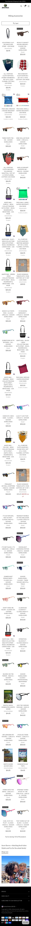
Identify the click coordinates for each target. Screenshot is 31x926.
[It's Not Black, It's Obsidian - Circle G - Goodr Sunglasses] (8, 538)
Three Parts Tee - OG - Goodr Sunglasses (8, 140)
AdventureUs (15, 909)
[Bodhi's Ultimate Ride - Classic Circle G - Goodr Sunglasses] (8, 302)
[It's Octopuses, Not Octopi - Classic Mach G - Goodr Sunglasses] (8, 507)
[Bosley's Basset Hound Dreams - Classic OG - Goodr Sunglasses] (23, 33)
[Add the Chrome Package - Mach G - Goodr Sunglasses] (23, 696)
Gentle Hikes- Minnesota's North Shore (8, 707)
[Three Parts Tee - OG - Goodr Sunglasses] (8, 129)
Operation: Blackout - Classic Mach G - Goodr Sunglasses (23, 642)
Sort (16, 23)
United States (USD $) (9, 906)
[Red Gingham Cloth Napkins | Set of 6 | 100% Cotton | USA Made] (23, 65)
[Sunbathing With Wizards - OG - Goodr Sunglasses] (8, 331)
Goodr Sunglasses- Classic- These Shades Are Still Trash (23, 580)
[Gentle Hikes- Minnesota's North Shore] (8, 696)
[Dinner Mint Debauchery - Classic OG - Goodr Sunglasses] (8, 567)
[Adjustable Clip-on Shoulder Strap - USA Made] (8, 33)
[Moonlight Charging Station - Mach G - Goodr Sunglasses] (23, 538)
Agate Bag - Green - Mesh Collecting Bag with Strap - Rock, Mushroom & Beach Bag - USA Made (8, 279)
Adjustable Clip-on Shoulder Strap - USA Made (8, 44)
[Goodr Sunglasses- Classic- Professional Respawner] (23, 665)
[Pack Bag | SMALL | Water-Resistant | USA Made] (23, 100)
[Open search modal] (21, 6)
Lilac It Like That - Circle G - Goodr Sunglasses (22, 418)
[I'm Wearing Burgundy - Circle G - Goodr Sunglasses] (23, 302)
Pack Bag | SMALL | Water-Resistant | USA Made (22, 110)
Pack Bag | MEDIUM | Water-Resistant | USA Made (8, 110)
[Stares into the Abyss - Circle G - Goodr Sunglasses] (8, 781)
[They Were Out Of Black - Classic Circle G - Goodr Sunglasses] (23, 812)
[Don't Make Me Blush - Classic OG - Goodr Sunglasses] (8, 599)
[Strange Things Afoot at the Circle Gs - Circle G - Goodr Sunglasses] (23, 781)
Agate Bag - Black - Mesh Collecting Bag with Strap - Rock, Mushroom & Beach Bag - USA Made (22, 346)
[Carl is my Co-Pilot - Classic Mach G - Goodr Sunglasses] (8, 812)
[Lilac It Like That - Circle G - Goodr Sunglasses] (23, 407)
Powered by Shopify (7, 912)
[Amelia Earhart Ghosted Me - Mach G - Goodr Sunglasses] (23, 158)
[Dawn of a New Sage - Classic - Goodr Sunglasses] (8, 407)
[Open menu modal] (28, 6)
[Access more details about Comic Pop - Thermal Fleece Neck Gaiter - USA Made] (25, 871)
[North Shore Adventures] (8, 755)
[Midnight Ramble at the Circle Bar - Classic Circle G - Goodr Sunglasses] (23, 507)
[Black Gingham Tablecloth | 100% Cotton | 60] (23, 265)
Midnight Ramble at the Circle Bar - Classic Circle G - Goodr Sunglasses (22, 519)
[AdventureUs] (5, 6)
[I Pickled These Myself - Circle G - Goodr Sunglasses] (23, 725)
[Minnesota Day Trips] (23, 755)
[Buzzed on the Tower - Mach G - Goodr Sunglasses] (8, 665)
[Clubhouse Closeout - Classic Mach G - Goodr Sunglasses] (23, 599)
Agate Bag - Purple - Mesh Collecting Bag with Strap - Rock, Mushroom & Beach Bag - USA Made (8, 208)
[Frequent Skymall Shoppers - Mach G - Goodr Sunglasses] (8, 475)
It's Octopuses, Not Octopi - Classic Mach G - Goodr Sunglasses (8, 519)
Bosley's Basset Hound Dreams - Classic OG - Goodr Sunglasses (23, 46)
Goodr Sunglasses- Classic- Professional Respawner (23, 677)
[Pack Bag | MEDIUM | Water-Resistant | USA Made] (8, 100)
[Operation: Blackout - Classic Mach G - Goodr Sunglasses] (23, 630)
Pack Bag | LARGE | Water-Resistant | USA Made (22, 204)
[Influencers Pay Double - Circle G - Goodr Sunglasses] (8, 725)
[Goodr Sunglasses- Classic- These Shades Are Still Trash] (23, 567)
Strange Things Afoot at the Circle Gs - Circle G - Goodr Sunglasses (22, 793)
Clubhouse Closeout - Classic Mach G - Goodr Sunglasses (23, 611)
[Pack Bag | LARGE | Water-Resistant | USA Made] (23, 193)
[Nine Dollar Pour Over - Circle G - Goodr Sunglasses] (23, 129)
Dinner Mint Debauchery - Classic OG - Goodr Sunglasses (8, 580)
